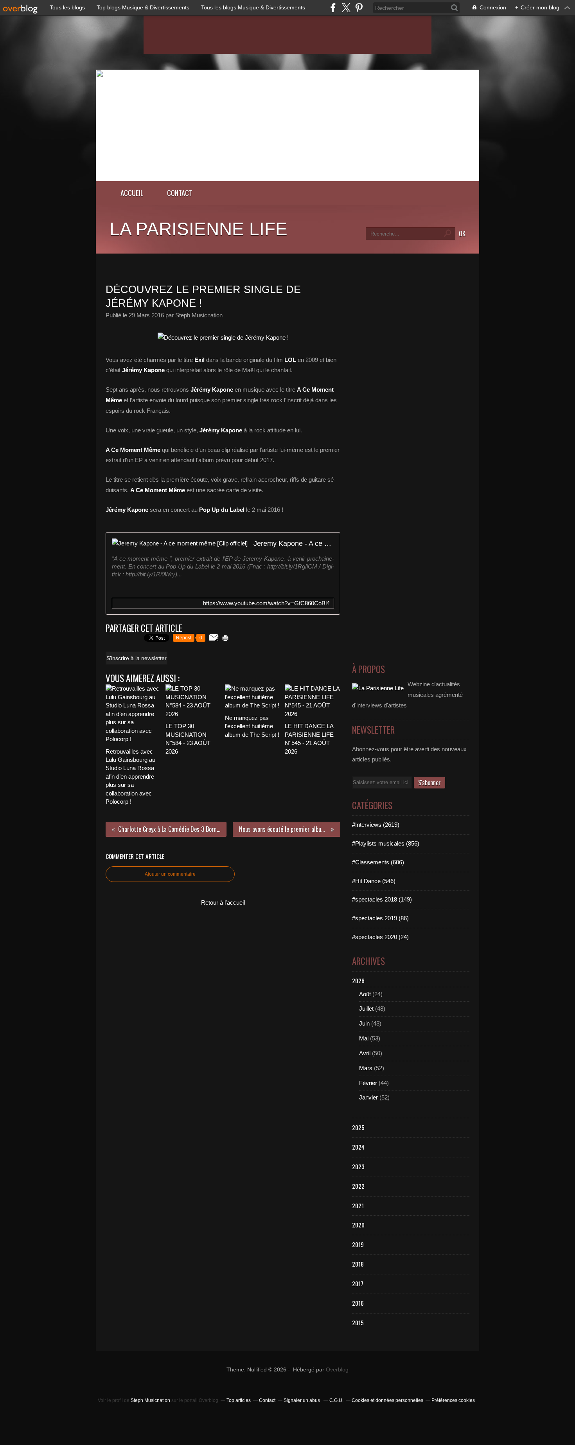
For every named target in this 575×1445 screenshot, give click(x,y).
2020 (358, 1224)
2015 (358, 1322)
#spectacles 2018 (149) (382, 899)
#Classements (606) (378, 862)
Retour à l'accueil (223, 902)
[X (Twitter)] (346, 7)
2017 (357, 1283)
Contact (179, 192)
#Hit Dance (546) (373, 881)
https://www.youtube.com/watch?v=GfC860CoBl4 (266, 603)
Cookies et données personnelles (387, 1400)
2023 (358, 1166)
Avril (364, 1053)
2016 (358, 1303)
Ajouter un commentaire (170, 874)
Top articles (238, 1400)
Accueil (132, 192)
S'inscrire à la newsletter (136, 658)
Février (368, 1083)
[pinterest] (359, 7)
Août (365, 994)
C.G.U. (336, 1400)
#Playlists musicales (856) (385, 843)
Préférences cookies (453, 1400)
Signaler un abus (302, 1400)
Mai (363, 1038)
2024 (358, 1147)
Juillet (366, 1008)
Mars (365, 1068)
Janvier (368, 1097)
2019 (358, 1244)
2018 (358, 1264)
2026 (358, 980)
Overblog (337, 1370)
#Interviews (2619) (375, 824)
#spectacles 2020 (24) (380, 937)
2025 (358, 1127)
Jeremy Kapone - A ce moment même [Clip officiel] (293, 543)
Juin (364, 1023)
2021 (358, 1205)
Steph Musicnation (150, 1400)
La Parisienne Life (199, 229)
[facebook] (333, 7)
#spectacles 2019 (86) (380, 918)
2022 (358, 1186)
